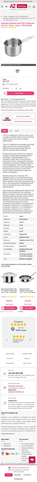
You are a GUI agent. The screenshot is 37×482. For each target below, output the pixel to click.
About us (27, 358)
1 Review (3, 27)
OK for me (8, 475)
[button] (18, 403)
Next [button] (30, 339)
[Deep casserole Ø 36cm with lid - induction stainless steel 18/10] (9, 277)
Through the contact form (15, 386)
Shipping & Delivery (27, 448)
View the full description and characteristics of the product (17, 110)
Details (4, 131)
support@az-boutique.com (16, 392)
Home (5, 16)
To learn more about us (7, 433)
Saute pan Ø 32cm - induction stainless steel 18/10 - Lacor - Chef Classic (27, 290)
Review (17, 131)
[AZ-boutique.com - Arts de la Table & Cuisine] (18, 7)
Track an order (10, 353)
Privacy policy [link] (18, 479)
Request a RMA (27, 353)
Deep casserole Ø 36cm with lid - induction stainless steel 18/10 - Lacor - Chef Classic (9, 290)
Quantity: (6, 88)
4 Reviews (22, 296)
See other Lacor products (23, 116)
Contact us (10, 358)
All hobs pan (24, 16)
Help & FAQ (6, 444)
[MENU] (3, 3)
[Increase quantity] (20, 88)
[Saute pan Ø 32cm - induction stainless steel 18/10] (28, 277)
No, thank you (27, 475)
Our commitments (27, 446)
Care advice (7, 446)
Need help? (29, 1)
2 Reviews (4, 296)
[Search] (34, 12)
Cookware (12, 16)
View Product (9, 304)
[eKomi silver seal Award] (13, 329)
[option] (18, 339)
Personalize (17, 475)
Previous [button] (7, 339)
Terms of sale (27, 363)
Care (10, 131)
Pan (17, 16)
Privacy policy (10, 363)
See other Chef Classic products (23, 121)
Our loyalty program (27, 444)
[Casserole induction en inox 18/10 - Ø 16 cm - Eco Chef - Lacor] (18, 71)
